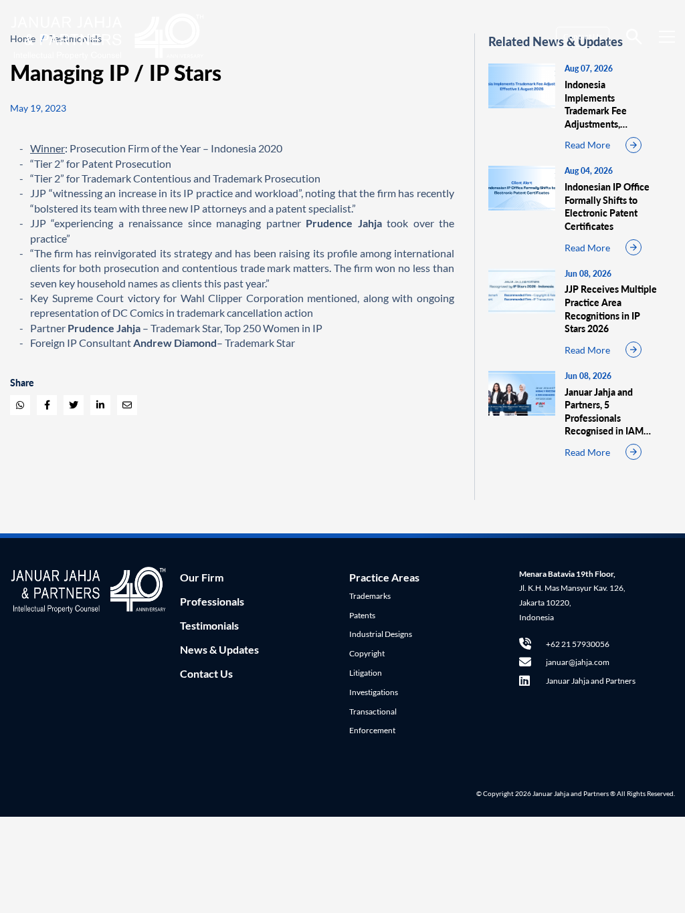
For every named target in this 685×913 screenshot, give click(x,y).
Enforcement (372, 730)
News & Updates (219, 649)
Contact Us (582, 36)
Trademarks (370, 596)
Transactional (373, 711)
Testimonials (209, 625)
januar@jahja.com (577, 662)
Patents (362, 615)
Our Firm (201, 577)
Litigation (365, 673)
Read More (587, 144)
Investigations (373, 692)
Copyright (367, 653)
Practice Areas (384, 577)
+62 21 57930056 (577, 644)
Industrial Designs (380, 634)
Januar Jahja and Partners (590, 681)
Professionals (212, 601)
